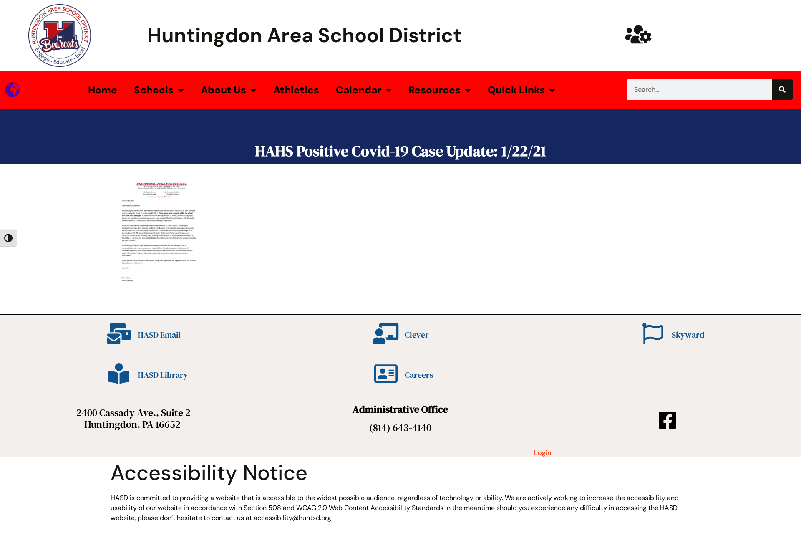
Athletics (296, 89)
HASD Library (163, 375)
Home (102, 89)
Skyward (688, 335)
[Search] (782, 89)
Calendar (358, 89)
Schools (154, 89)
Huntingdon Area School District (304, 35)
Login (542, 452)
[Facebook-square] (667, 420)
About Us (223, 89)
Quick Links (516, 89)
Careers (419, 375)
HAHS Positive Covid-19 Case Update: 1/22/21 (400, 151)
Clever (417, 335)
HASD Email (159, 335)
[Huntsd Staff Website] (638, 34)
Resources (434, 89)
